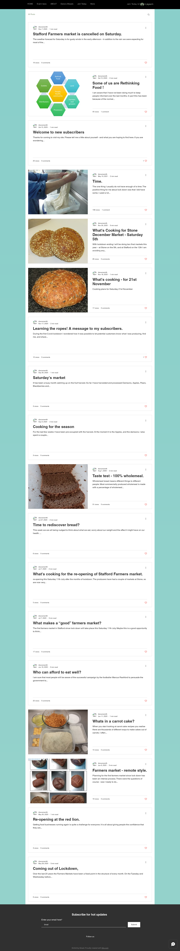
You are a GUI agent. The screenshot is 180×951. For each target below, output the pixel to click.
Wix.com (105, 948)
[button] (148, 14)
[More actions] (146, 27)
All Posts (31, 14)
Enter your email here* (51, 920)
